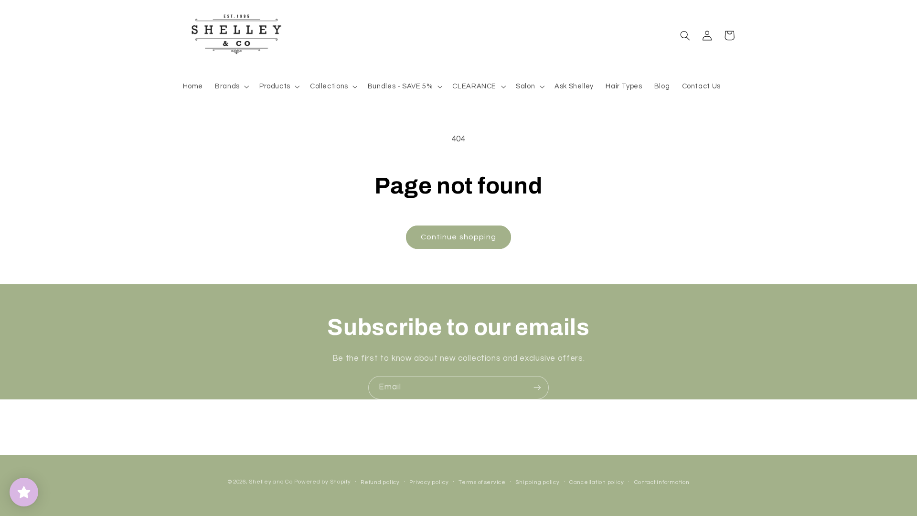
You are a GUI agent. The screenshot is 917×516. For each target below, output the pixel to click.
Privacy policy (428, 482)
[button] (231, 86)
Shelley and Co (270, 481)
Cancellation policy (596, 482)
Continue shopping (458, 237)
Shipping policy (537, 482)
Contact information (662, 482)
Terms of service (482, 482)
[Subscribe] (537, 387)
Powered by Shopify (322, 481)
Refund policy (380, 482)
